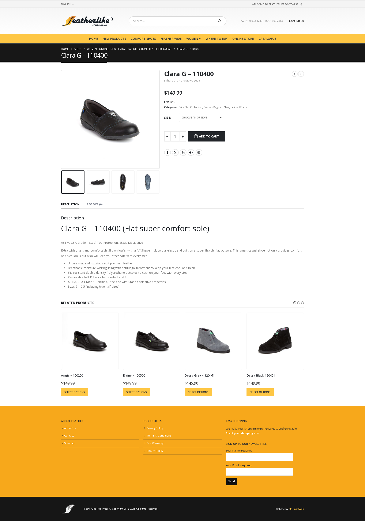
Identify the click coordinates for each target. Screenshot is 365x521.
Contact (69, 435)
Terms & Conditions (159, 435)
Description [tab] (70, 204)
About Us (70, 428)
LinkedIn (183, 152)
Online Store (243, 39)
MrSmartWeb (296, 508)
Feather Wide (171, 39)
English (66, 4)
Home (93, 39)
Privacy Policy (155, 428)
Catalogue (267, 39)
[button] (295, 302)
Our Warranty (155, 443)
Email (199, 152)
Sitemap (69, 443)
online (234, 107)
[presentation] (62, 119)
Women (192, 39)
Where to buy (217, 39)
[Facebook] (301, 4)
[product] (90, 341)
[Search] (219, 21)
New (226, 107)
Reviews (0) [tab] (94, 204)
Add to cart (209, 136)
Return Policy (155, 451)
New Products (114, 39)
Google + (191, 152)
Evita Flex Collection (190, 107)
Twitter (175, 152)
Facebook (167, 152)
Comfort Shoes (143, 39)
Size (167, 118)
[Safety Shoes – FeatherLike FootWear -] (87, 21)
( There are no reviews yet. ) (182, 80)
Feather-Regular (213, 107)
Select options (74, 392)
